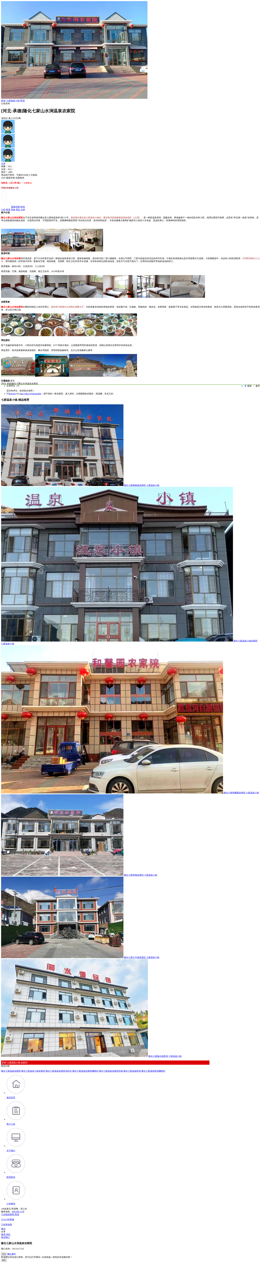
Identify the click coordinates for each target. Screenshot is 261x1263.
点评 (3, 163)
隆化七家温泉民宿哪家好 (153, 1071)
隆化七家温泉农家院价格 (111, 1071)
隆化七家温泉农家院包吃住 (59, 1071)
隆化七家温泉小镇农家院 (33, 1071)
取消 (4, 1254)
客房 (8, 210)
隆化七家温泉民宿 (132, 1071)
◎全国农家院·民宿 (10, 1214)
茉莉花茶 (12, 394)
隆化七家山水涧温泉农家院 (30, 394)
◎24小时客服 (7, 1219)
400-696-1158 (18, 1211)
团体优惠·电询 (18, 207)
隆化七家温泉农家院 (11, 1071)
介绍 (3, 210)
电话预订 (5, 1237)
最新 (249, 386)
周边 (18, 210)
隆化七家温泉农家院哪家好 (85, 1071)
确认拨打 (11, 1254)
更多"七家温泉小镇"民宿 (13, 100)
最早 (258, 386)
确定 (4, 1260)
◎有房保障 (6, 1224)
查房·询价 (5, 1234)
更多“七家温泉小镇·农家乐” (15, 1062)
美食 (13, 210)
